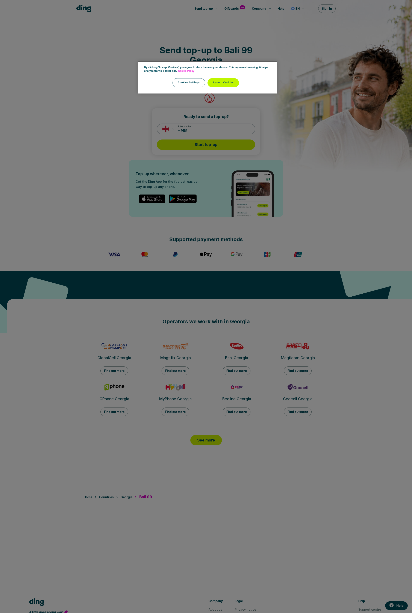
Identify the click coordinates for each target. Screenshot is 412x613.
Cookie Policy (186, 70)
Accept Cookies (223, 82)
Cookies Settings (189, 82)
